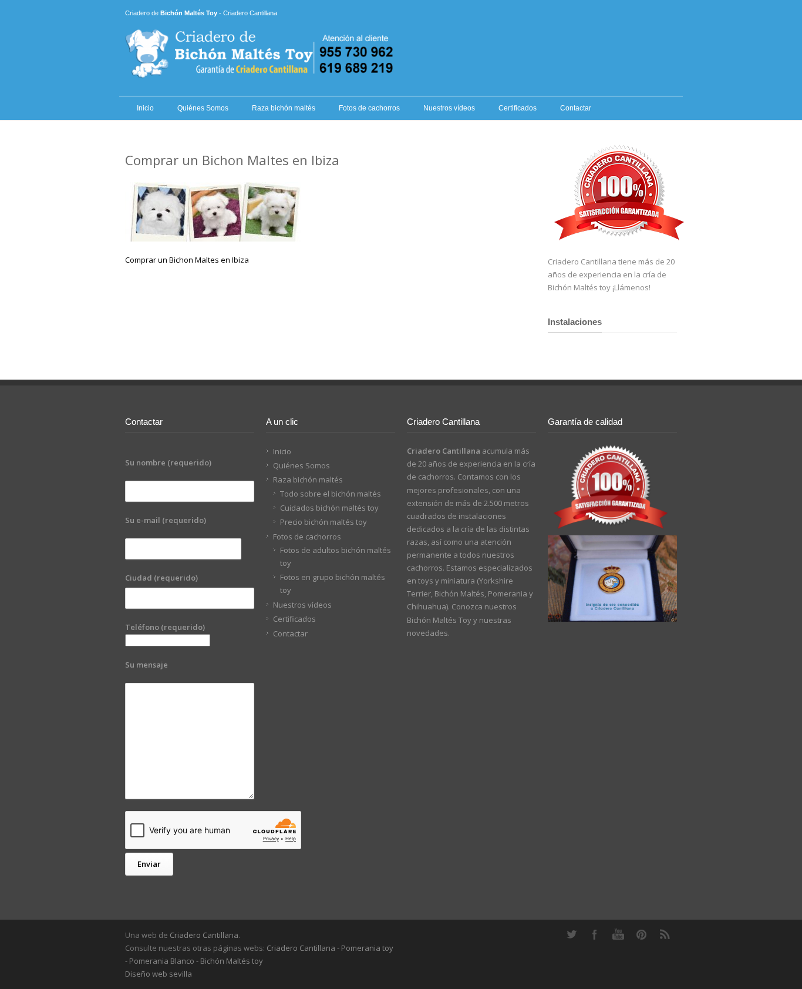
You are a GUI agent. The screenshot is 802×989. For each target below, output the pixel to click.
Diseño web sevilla (158, 973)
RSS (665, 934)
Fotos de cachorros (369, 108)
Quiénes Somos (202, 108)
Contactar (575, 108)
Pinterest (641, 934)
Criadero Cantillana (204, 935)
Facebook (594, 934)
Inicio (145, 108)
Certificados (517, 108)
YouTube (618, 934)
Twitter (571, 934)
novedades (427, 633)
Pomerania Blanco (161, 961)
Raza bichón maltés (283, 108)
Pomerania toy (367, 948)
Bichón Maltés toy (231, 961)
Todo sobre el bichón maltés (330, 493)
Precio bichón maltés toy (323, 522)
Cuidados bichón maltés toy (329, 507)
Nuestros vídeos (449, 108)
